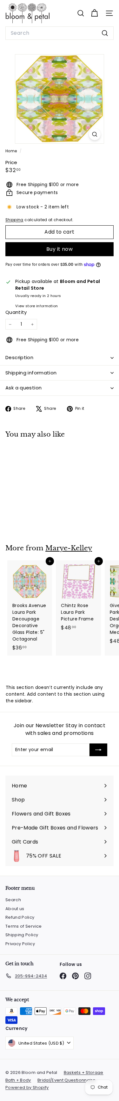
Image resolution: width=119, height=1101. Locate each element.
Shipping (14, 219)
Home (11, 151)
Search (13, 900)
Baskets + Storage (83, 1072)
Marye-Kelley (68, 548)
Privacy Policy (20, 944)
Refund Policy (20, 917)
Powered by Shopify (27, 1087)
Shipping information (31, 372)
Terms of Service (23, 926)
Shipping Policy (21, 935)
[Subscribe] (98, 749)
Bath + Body (18, 1080)
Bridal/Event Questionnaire (66, 1080)
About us (14, 909)
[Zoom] (95, 134)
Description (19, 357)
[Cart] (94, 13)
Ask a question (23, 387)
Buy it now (59, 249)
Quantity (16, 312)
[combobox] (59, 33)
